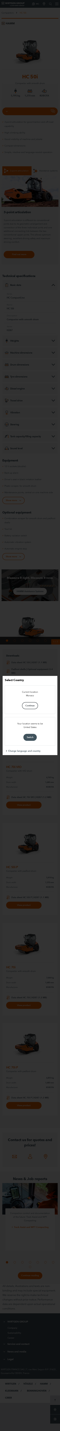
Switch (30, 737)
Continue (30, 705)
